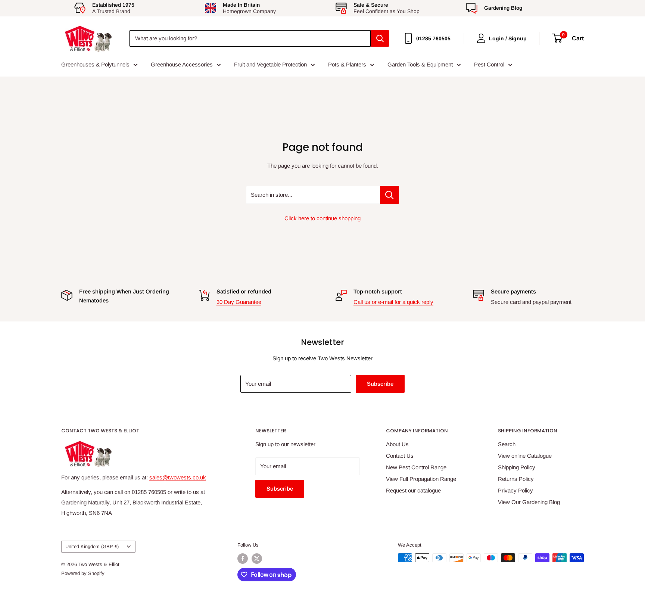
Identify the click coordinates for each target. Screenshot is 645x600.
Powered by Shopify (83, 573)
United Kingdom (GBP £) (92, 546)
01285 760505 (433, 38)
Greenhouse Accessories (182, 64)
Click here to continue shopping (322, 218)
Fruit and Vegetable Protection (270, 64)
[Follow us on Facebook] (242, 558)
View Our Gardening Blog (529, 502)
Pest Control (489, 64)
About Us (397, 444)
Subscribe (380, 383)
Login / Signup (508, 38)
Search (506, 444)
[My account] (481, 38)
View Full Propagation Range (421, 479)
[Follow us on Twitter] (257, 558)
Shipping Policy (516, 467)
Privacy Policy (515, 490)
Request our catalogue (413, 490)
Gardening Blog (503, 8)
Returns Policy (516, 479)
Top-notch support (377, 291)
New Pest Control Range (416, 467)
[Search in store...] (389, 195)
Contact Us (400, 456)
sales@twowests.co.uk (177, 477)
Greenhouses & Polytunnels (95, 64)
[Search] (380, 38)
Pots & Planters (347, 64)
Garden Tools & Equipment (420, 64)
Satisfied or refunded (243, 291)
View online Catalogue (525, 456)
